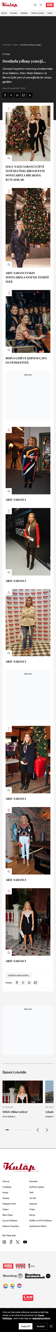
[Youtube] (25, 1242)
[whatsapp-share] (17, 95)
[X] (17, 1242)
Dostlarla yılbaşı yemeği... (31, 45)
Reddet (41, 1326)
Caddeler (24, 13)
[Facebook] (11, 1242)
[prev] (38, 1130)
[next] (46, 1130)
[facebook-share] (4, 95)
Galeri (15, 45)
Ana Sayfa (6, 45)
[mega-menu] (40, 5)
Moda (49, 13)
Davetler (13, 13)
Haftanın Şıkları (37, 13)
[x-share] (11, 95)
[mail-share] (23, 95)
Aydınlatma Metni (41, 1318)
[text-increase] (29, 95)
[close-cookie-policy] (51, 1326)
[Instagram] (4, 1242)
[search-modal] (35, 5)
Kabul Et (25, 1326)
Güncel (4, 13)
